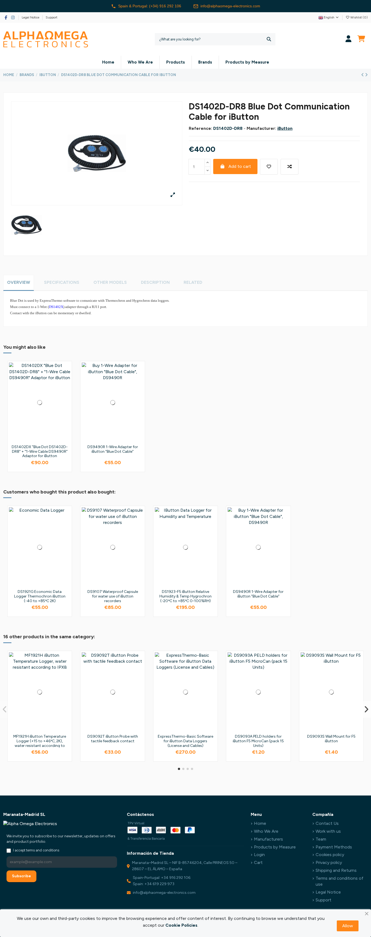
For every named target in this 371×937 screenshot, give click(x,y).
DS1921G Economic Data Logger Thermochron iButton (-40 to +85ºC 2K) (39, 596)
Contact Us (327, 823)
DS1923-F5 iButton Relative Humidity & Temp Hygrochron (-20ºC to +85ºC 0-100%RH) (185, 596)
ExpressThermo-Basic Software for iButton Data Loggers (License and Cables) (185, 741)
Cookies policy (330, 854)
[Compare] (65, 381)
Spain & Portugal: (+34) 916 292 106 (149, 6)
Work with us (328, 831)
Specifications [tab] (61, 282)
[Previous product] (363, 74)
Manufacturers (268, 839)
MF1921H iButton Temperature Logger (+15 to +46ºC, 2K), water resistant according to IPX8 (39, 743)
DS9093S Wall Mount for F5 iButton (331, 738)
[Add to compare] (289, 167)
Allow (347, 925)
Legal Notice (31, 17)
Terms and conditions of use (339, 881)
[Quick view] (65, 391)
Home (260, 823)
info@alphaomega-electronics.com (230, 6)
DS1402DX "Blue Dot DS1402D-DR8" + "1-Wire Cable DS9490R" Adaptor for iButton (40, 451)
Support (51, 17)
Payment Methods (334, 847)
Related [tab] (193, 282)
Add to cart (239, 166)
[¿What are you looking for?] (268, 39)
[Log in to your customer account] (348, 39)
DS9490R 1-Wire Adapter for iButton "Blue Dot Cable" (112, 449)
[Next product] (366, 74)
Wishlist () (359, 17)
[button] (179, 769)
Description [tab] (155, 282)
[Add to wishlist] (269, 167)
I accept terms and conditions (36, 850)
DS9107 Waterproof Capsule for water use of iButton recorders (112, 596)
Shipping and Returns (336, 870)
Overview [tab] (18, 282)
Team (321, 839)
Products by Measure (275, 847)
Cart (258, 862)
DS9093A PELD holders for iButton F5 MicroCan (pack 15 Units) (258, 741)
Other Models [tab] (110, 282)
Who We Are (266, 831)
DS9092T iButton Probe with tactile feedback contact (112, 738)
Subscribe (21, 876)
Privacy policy (329, 862)
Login (259, 854)
